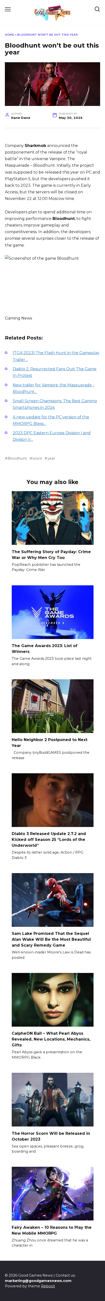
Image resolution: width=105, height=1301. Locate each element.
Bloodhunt (17, 458)
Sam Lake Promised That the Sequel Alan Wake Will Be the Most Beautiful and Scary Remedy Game (51, 939)
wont (37, 458)
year (51, 458)
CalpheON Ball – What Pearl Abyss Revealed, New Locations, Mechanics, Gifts (51, 1039)
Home (9, 34)
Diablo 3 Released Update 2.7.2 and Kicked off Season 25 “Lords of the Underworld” (49, 839)
